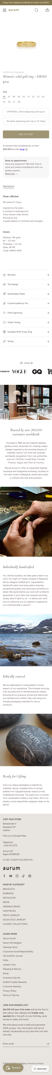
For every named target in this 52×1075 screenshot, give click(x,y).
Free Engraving (14, 312)
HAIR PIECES (9, 911)
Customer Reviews (12, 986)
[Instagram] (17, 876)
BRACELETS (9, 889)
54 (43, 96)
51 (29, 96)
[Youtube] (10, 876)
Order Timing (13, 322)
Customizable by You (18, 303)
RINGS (6, 902)
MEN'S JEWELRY (11, 915)
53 (38, 96)
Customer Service (11, 977)
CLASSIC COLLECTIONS (15, 924)
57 (14, 102)
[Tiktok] (23, 876)
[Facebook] (4, 876)
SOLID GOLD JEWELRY (14, 919)
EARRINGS (8, 893)
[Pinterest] (29, 876)
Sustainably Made (16, 294)
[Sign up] (47, 1043)
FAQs (5, 960)
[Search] (36, 10)
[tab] (10, 186)
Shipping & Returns (12, 969)
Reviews (11, 274)
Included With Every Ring (19, 332)
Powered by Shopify (35, 1063)
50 (23, 96)
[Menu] (4, 10)
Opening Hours (10, 947)
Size (5, 92)
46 (4, 96)
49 (19, 96)
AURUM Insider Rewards (15, 982)
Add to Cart (26, 134)
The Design (12, 284)
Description (8, 186)
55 (4, 102)
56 (9, 102)
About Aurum (9, 938)
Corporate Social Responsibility (18, 951)
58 (19, 102)
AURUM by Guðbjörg (13, 72)
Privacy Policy (9, 991)
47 (9, 96)
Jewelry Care (9, 964)
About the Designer (12, 942)
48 (14, 96)
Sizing (10, 341)
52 (33, 96)
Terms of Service (11, 995)
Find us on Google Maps (14, 835)
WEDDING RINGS (11, 906)
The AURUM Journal (12, 956)
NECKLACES (9, 897)
